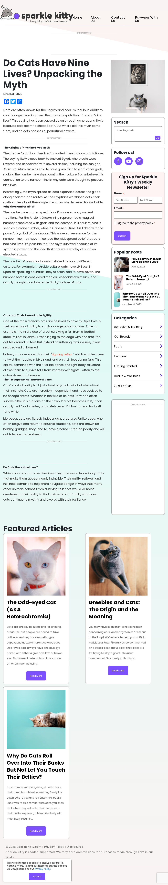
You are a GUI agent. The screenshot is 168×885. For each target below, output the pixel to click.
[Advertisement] (84, 44)
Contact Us (118, 19)
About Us (96, 19)
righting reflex (62, 354)
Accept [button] (37, 876)
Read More (36, 676)
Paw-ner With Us (146, 19)
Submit (122, 236)
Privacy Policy (54, 847)
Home (77, 17)
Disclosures (75, 847)
